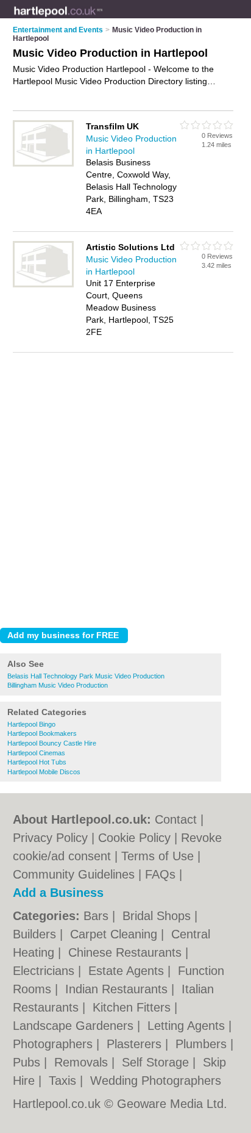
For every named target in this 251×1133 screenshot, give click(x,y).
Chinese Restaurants (126, 952)
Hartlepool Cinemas (36, 753)
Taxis (64, 1080)
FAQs (160, 874)
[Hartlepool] (103, 19)
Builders (36, 934)
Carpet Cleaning (115, 934)
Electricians (45, 970)
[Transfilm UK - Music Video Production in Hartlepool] (43, 164)
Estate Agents (128, 970)
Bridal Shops (158, 916)
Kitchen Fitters (133, 1007)
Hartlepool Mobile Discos (43, 771)
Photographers (54, 1044)
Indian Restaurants (118, 989)
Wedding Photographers (155, 1080)
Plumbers (202, 1044)
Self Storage (157, 1062)
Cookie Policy (134, 837)
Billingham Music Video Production (57, 685)
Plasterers (136, 1044)
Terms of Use (157, 856)
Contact (176, 819)
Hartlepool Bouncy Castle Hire (51, 743)
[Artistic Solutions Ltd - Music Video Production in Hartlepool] (43, 285)
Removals (82, 1062)
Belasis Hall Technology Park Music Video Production (85, 676)
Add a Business (58, 892)
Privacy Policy (50, 837)
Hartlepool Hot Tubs (36, 762)
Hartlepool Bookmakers (42, 733)
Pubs (28, 1062)
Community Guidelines (74, 874)
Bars (97, 916)
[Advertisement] (125, 487)
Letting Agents (187, 1025)
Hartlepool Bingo (31, 724)
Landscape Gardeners (75, 1025)
